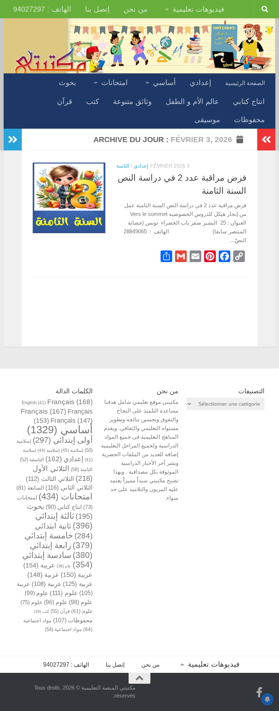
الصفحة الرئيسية (245, 83)
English (34, 402)
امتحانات (114, 83)
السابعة (30, 488)
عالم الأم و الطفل (192, 101)
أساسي (164, 83)
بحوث (67, 83)
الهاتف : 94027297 (42, 9)
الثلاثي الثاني (69, 487)
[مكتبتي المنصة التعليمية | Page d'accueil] (60, 63)
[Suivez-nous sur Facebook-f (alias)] (259, 692)
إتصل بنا (97, 9)
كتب (92, 101)
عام (64, 566)
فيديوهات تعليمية (199, 9)
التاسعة (32, 459)
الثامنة (122, 166)
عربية (39, 565)
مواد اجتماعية (63, 629)
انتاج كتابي (249, 101)
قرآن (64, 101)
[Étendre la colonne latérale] (13, 139)
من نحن (135, 9)
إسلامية (72, 450)
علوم (64, 593)
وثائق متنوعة (132, 101)
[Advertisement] (225, 457)
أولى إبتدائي (63, 440)
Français (70, 402)
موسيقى (207, 120)
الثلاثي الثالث (50, 478)
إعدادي (200, 83)
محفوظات (249, 120)
